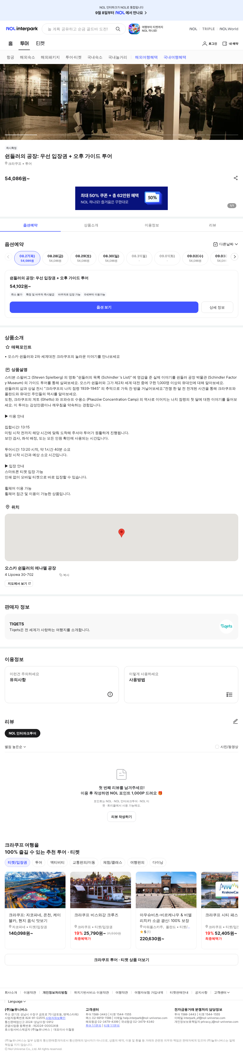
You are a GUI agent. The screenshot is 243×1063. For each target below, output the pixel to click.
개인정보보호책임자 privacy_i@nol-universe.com (206, 1021)
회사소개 (11, 992)
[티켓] (40, 43)
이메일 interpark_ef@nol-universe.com (199, 1018)
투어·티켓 (73, 57)
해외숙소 (27, 57)
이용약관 (30, 992)
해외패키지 (50, 57)
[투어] (24, 43)
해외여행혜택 (146, 57)
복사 (66, 575)
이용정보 (152, 225)
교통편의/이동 (84, 862)
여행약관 (122, 992)
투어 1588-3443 (96, 1014)
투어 (38, 862)
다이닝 (158, 862)
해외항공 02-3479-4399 (102, 1021)
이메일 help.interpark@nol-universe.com (140, 1018)
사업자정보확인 (55, 1018)
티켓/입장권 (17, 862)
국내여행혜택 (175, 57)
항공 (10, 57)
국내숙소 (95, 57)
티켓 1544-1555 (120, 1014)
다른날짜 (226, 244)
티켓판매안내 (179, 992)
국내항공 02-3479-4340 (137, 1021)
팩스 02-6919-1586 (98, 1018)
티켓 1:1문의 (112, 1025)
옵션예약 (30, 225)
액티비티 (57, 862)
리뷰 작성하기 (121, 817)
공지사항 (201, 992)
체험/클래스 (112, 862)
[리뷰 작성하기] (235, 721)
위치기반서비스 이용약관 (91, 992)
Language (15, 1001)
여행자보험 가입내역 (149, 992)
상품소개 (91, 225)
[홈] (10, 43)
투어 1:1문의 (93, 1025)
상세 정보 (217, 307)
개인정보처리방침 (55, 992)
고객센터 (220, 992)
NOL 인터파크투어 (22, 733)
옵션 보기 (104, 307)
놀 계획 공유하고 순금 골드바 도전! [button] (78, 29)
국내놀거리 (117, 57)
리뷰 (212, 225)
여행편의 (137, 862)
